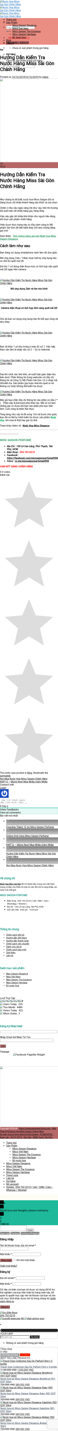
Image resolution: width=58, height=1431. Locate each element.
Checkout (15, 1233)
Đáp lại (5, 1223)
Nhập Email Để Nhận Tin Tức (15, 1037)
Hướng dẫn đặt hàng (16, 938)
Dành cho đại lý (14, 946)
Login (3, 787)
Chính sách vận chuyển (17, 943)
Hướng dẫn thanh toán (17, 941)
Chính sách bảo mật (16, 949)
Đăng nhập (6, 1260)
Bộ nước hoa (12, 985)
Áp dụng (34, 1337)
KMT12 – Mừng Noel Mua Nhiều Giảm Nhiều (23, 781)
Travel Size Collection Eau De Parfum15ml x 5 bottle (28, 1366)
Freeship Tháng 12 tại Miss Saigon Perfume (30, 827)
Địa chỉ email (7, 1278)
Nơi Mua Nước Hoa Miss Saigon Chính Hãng (23, 778)
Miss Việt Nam (13, 976)
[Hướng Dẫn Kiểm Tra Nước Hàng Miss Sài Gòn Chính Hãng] (29, 283)
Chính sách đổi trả (15, 935)
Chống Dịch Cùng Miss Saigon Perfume (27, 835)
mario (45, 77)
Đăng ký (5, 1307)
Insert (30, 1230)
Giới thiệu (10, 952)
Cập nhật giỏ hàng (10, 1355)
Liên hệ (9, 955)
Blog (1, 50)
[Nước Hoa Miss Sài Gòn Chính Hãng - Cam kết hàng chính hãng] (11, 10)
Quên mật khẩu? (8, 1265)
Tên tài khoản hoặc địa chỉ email (18, 1245)
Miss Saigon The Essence (19, 979)
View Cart (5, 1233)
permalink (5, 775)
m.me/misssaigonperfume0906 (32, 461)
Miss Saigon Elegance (17, 974)
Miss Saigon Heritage (16, 982)
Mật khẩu (6, 1254)
